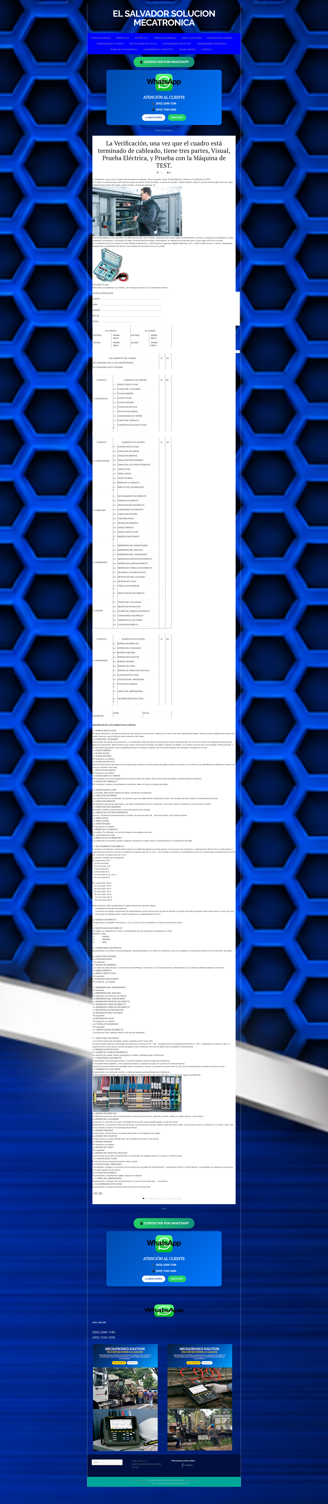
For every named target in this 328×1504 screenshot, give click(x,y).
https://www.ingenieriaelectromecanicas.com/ (170, 1483)
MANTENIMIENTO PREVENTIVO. (212, 43)
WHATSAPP (177, 117)
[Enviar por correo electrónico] (93, 1193)
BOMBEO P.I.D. (122, 38)
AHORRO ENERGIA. (187, 49)
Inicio (164, 1208)
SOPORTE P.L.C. (142, 38)
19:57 (161, 172)
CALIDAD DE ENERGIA (100, 38)
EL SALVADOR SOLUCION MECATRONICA (164, 18)
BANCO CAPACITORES (192, 38)
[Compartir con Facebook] (101, 1193)
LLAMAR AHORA (153, 117)
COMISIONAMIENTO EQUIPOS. (110, 43)
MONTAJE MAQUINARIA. (165, 38)
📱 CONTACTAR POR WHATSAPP (164, 62)
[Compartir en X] (98, 1193)
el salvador (149, 1198)
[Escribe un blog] (96, 1193)
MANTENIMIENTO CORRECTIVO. (158, 49)
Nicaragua (178, 1198)
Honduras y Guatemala (164, 1198)
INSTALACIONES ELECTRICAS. (143, 43)
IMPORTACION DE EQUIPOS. (220, 38)
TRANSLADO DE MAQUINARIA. (124, 49)
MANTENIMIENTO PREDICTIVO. (177, 43)
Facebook (189, 1465)
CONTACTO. (207, 49)
